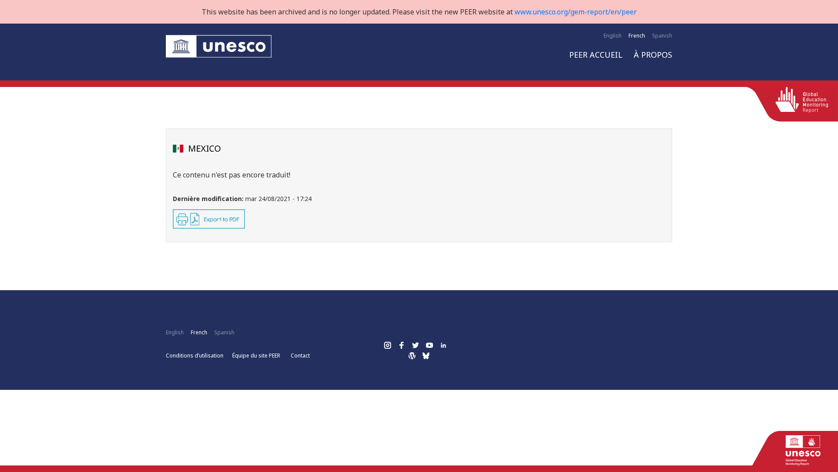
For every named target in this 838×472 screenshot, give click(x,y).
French (636, 35)
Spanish (662, 35)
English (613, 35)
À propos (653, 54)
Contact (300, 355)
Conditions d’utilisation (194, 355)
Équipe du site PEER (256, 355)
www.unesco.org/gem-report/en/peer (576, 12)
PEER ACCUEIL (595, 54)
